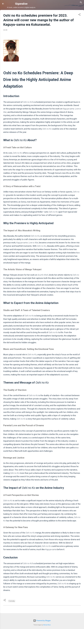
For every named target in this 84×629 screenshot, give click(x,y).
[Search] (81, 2)
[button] (79, 15)
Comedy (12, 601)
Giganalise (21, 3)
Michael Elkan (47, 624)
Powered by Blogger (43, 620)
